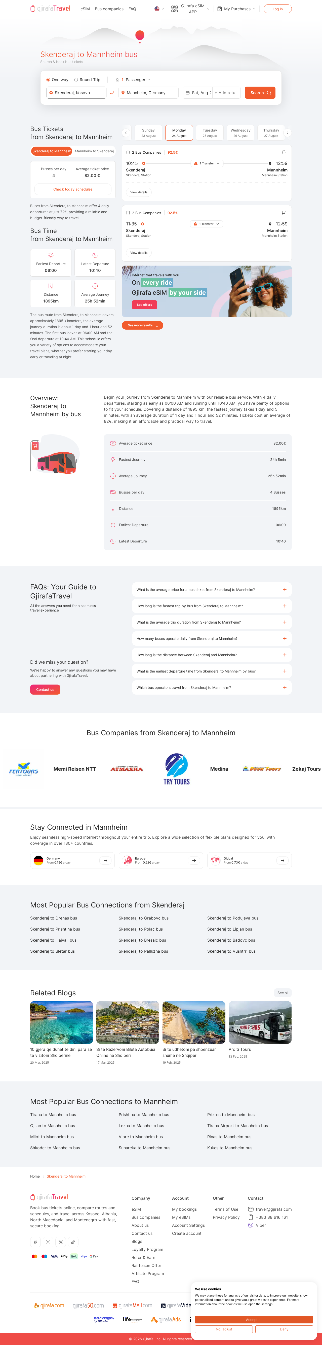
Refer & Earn (143, 1257)
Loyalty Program (147, 1249)
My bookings (184, 1209)
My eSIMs (181, 1217)
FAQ (132, 8)
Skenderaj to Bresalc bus (142, 940)
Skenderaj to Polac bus (141, 929)
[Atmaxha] (102, 769)
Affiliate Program (148, 1273)
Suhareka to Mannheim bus (144, 1147)
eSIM (85, 8)
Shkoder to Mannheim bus (55, 1147)
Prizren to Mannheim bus (231, 1114)
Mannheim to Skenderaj (94, 151)
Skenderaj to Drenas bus (53, 918)
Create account (187, 1233)
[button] (212, 589)
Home (35, 1176)
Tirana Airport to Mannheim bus (237, 1125)
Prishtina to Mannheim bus (144, 1114)
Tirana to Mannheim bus (53, 1114)
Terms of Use (225, 1209)
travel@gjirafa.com (274, 1209)
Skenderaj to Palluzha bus (143, 951)
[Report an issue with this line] (284, 152)
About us (140, 1225)
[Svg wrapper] (49, 1306)
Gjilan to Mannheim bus (52, 1125)
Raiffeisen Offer (146, 1265)
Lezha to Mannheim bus (141, 1125)
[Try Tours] (153, 769)
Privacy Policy (226, 1217)
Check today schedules (73, 189)
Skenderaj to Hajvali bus (53, 940)
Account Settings (188, 1225)
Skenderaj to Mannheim (51, 151)
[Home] (50, 8)
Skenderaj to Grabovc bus (144, 918)
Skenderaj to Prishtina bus (55, 929)
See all (282, 993)
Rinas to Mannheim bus (229, 1136)
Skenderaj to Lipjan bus (229, 929)
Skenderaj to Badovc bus (231, 940)
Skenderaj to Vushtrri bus (231, 951)
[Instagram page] (48, 1242)
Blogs (137, 1241)
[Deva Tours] (238, 768)
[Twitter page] (61, 1242)
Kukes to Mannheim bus (229, 1147)
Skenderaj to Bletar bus (52, 951)
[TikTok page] (73, 1242)
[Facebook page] (35, 1242)
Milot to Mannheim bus (52, 1136)
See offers (144, 305)
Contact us (45, 689)
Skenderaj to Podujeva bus (232, 918)
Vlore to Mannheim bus (141, 1136)
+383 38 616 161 (272, 1217)
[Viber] (251, 1225)
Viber (261, 1225)
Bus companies (109, 8)
